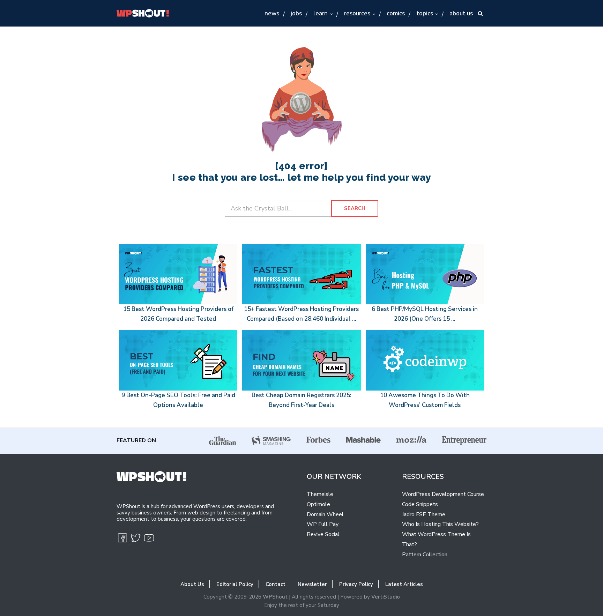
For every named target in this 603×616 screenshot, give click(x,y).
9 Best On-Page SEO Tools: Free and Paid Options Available (178, 400)
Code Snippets (420, 504)
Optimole (318, 504)
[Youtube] (149, 541)
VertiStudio (385, 596)
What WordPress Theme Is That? (436, 539)
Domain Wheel (325, 514)
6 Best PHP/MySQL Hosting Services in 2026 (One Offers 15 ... (425, 314)
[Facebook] (123, 541)
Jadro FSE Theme (423, 514)
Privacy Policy (356, 584)
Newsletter (312, 584)
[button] (331, 13)
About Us (461, 13)
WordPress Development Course (443, 494)
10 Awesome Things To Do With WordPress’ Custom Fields (425, 400)
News (272, 13)
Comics (396, 13)
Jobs (296, 13)
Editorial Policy (234, 584)
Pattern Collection (424, 554)
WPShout (275, 596)
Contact (275, 584)
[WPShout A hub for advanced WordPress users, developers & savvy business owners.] (143, 13)
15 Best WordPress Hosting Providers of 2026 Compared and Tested (178, 314)
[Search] (480, 13)
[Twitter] (136, 541)
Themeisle (320, 494)
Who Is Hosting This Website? (440, 524)
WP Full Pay (322, 524)
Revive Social (323, 534)
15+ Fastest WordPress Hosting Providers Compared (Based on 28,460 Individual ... (301, 314)
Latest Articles (404, 584)
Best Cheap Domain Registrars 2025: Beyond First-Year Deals (301, 400)
